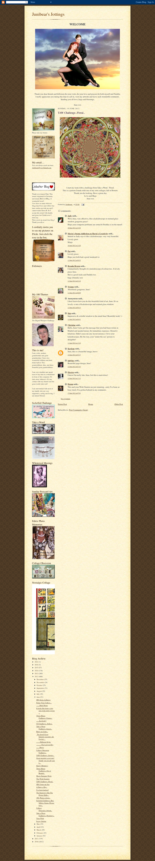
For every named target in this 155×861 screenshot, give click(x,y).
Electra (71, 372)
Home (90, 404)
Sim (69, 313)
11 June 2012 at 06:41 (74, 319)
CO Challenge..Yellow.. (44, 724)
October (40, 685)
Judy (70, 215)
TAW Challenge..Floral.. (44, 781)
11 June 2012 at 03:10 (74, 281)
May (38, 824)
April (39, 827)
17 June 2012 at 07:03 (74, 393)
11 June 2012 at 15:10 (74, 343)
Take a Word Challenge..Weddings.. (45, 814)
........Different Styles (43, 742)
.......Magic (40, 747)
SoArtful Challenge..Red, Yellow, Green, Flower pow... (45, 802)
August (39, 691)
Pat (69, 251)
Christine (72, 325)
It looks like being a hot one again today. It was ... (45, 710)
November (41, 682)
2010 (37, 841)
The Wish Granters (42, 779)
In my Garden (41, 821)
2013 (37, 673)
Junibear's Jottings (48, 14)
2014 (37, 670)
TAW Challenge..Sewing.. (45, 755)
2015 (37, 667)
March (39, 830)
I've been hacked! (42, 790)
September (41, 688)
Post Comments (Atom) (78, 410)
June (38, 697)
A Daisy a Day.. (41, 787)
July (38, 694)
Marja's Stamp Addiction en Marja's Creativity (88, 233)
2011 (37, 838)
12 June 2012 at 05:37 (74, 355)
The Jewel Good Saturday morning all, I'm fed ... (45, 736)
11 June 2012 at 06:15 (74, 308)
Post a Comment (65, 399)
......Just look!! (41, 721)
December (40, 679)
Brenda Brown (74, 266)
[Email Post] (83, 204)
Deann (70, 384)
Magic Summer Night (43, 776)
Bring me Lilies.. (42, 731)
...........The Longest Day (44, 745)
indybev (71, 360)
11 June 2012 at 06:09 (74, 293)
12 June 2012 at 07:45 (74, 367)
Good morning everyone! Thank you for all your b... (45, 760)
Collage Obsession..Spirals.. (44, 809)
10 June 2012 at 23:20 (74, 228)
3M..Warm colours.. (43, 798)
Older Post (118, 404)
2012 (37, 676)
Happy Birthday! (42, 766)
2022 (37, 662)
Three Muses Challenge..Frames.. (44, 717)
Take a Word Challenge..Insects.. (44, 727)
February (40, 833)
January (40, 836)
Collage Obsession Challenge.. (42, 751)
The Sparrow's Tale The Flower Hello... (44, 794)
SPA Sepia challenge (43, 700)
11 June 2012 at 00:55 (74, 260)
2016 (37, 665)
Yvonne (71, 286)
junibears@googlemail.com (41, 168)
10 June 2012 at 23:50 (74, 246)
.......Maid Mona (42, 705)
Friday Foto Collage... (44, 703)
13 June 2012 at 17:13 (74, 378)
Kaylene (71, 348)
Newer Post (62, 404)
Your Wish (40, 818)
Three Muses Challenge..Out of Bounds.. (43, 770)
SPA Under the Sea (42, 784)
